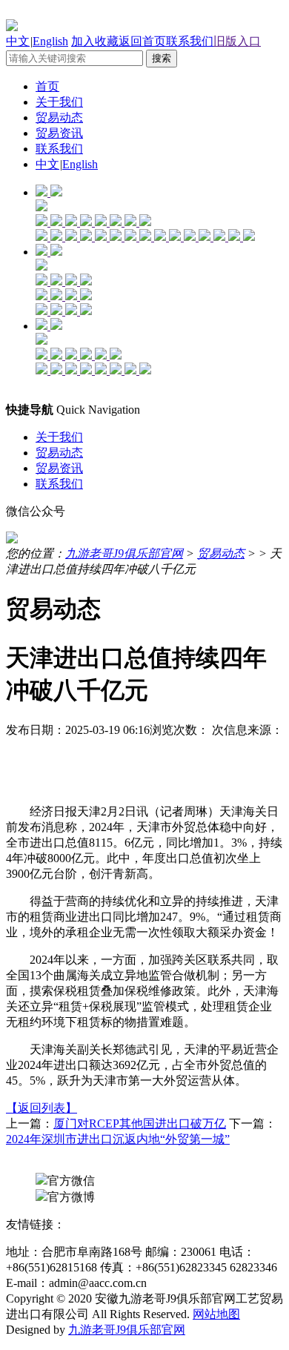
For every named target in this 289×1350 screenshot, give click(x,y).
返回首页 (142, 41)
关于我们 (59, 102)
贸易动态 (59, 117)
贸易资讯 (59, 133)
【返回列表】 (41, 1108)
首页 (47, 86)
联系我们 (189, 41)
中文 (18, 41)
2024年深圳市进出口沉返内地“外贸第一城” (118, 1139)
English (50, 41)
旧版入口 (237, 41)
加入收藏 (95, 41)
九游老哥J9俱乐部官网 (124, 553)
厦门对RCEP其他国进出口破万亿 (139, 1123)
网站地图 (216, 1314)
